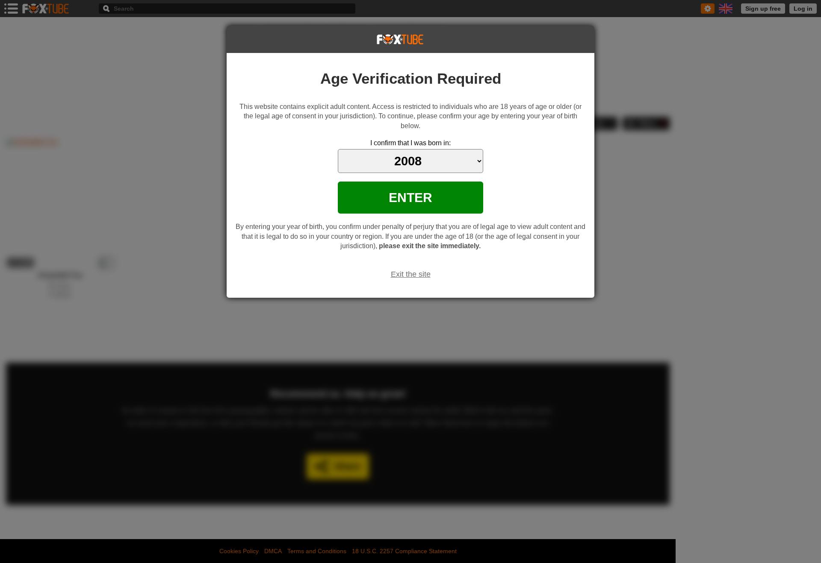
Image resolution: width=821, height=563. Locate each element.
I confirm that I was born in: (410, 143)
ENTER (410, 197)
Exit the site (411, 274)
